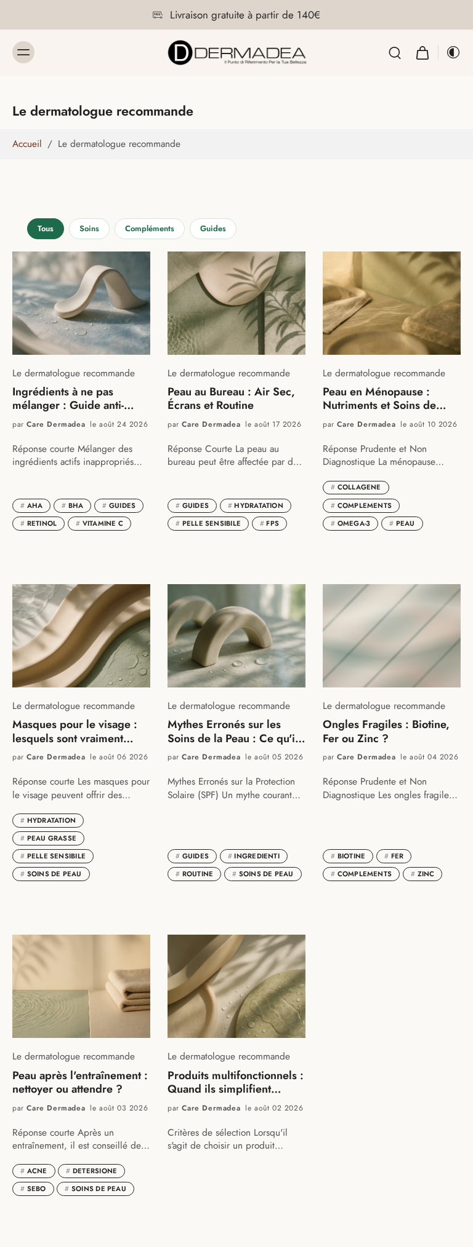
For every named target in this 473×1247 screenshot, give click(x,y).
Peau (402, 523)
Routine (194, 874)
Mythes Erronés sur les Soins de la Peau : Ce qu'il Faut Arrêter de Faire (233, 731)
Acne (33, 1171)
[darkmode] (450, 52)
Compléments (149, 228)
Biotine (348, 856)
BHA (72, 505)
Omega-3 (350, 523)
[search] (394, 52)
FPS (269, 523)
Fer (393, 856)
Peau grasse (48, 838)
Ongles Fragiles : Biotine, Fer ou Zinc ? (386, 731)
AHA (31, 505)
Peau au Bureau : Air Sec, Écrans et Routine (231, 399)
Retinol (38, 523)
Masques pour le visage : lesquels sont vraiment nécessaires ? (74, 731)
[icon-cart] (421, 52)
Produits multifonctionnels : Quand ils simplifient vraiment (236, 1082)
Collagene (356, 487)
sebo (33, 1189)
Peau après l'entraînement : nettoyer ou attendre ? (80, 1082)
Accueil (27, 144)
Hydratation (255, 505)
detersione (91, 1171)
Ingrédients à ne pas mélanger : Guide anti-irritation (68, 399)
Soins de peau (51, 874)
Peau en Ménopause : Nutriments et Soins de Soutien (379, 399)
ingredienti (254, 856)
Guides (213, 228)
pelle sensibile (208, 523)
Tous (46, 228)
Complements (361, 505)
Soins (89, 228)
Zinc (423, 874)
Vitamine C (99, 523)
